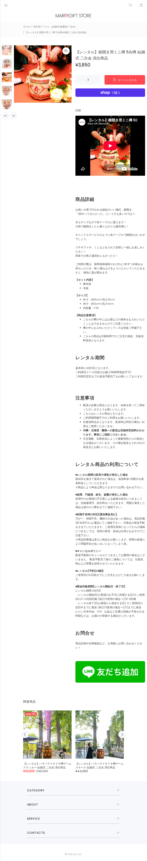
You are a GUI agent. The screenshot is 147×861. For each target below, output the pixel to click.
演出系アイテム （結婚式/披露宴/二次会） (55, 26)
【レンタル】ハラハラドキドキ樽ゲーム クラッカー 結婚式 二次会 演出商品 (47, 765)
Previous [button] (5, 115)
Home (26, 26)
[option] (7, 52)
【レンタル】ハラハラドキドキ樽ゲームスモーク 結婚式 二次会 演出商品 (99, 765)
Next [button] (13, 115)
